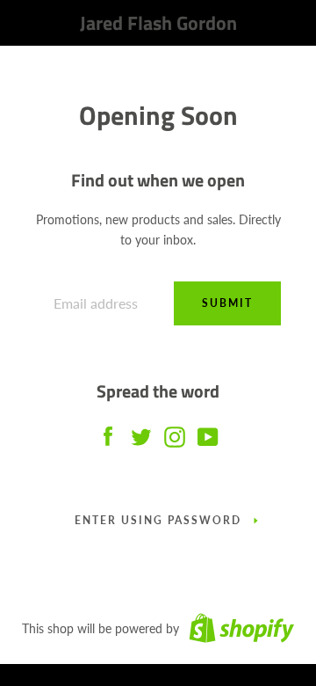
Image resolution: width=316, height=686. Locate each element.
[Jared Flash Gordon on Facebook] (107, 432)
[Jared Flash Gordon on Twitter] (141, 432)
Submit (227, 303)
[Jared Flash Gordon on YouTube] (208, 432)
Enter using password (158, 520)
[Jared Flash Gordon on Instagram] (174, 432)
